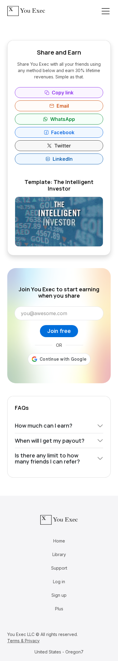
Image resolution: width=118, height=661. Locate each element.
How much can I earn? (43, 425)
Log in (59, 581)
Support (59, 568)
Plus (59, 608)
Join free (59, 331)
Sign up (59, 595)
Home (59, 540)
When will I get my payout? (49, 440)
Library (59, 554)
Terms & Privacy (23, 640)
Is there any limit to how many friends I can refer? (47, 458)
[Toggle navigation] (105, 11)
